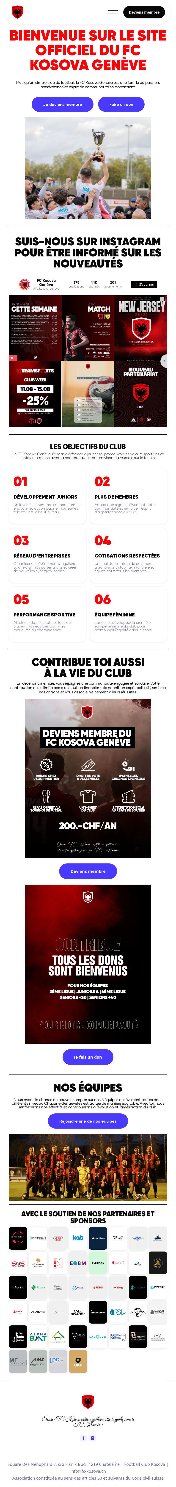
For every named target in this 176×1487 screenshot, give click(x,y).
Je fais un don (88, 1057)
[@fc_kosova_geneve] (24, 284)
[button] (113, 12)
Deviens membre (144, 12)
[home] (48, 12)
